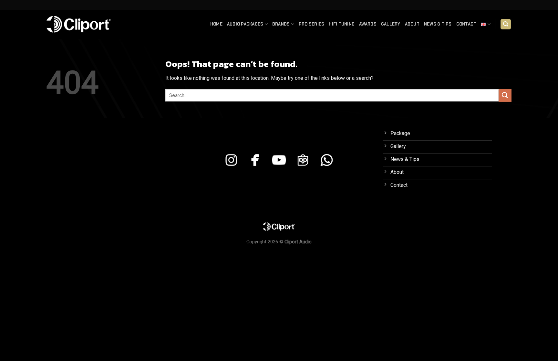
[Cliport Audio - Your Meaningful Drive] (78, 24)
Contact (466, 24)
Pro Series (312, 24)
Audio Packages (245, 24)
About (412, 24)
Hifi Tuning (342, 24)
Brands (281, 24)
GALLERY (390, 24)
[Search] (506, 24)
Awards (368, 24)
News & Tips (438, 24)
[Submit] (505, 95)
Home (216, 24)
